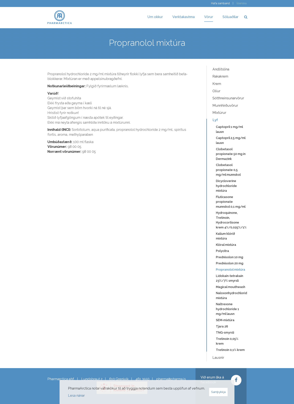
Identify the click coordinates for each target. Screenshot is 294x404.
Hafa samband (220, 3)
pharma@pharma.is (171, 379)
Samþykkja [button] (218, 392)
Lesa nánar (76, 395)
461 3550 (142, 379)
